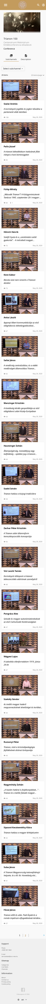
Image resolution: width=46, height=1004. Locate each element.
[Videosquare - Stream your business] (22, 5)
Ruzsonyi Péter (11, 742)
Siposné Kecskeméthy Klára (18, 827)
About (4, 977)
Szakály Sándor (11, 699)
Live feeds (5, 967)
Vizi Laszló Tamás (12, 571)
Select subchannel (12, 68)
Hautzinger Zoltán (13, 445)
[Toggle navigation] (5, 5)
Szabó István (10, 488)
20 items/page (36, 75)
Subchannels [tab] (11, 59)
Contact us (5, 980)
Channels (5, 969)
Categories (5, 965)
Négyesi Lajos (11, 656)
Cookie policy (6, 984)
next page (37, 935)
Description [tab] (26, 59)
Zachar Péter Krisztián (15, 528)
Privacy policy (6, 982)
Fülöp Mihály (10, 189)
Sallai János (9, 360)
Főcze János (9, 910)
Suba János (9, 867)
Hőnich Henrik (11, 232)
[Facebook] (23, 990)
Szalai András (11, 103)
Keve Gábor (9, 274)
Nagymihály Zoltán (13, 784)
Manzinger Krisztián (14, 403)
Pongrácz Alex (11, 613)
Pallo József (9, 146)
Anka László (10, 317)
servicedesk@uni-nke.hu (10, 956)
